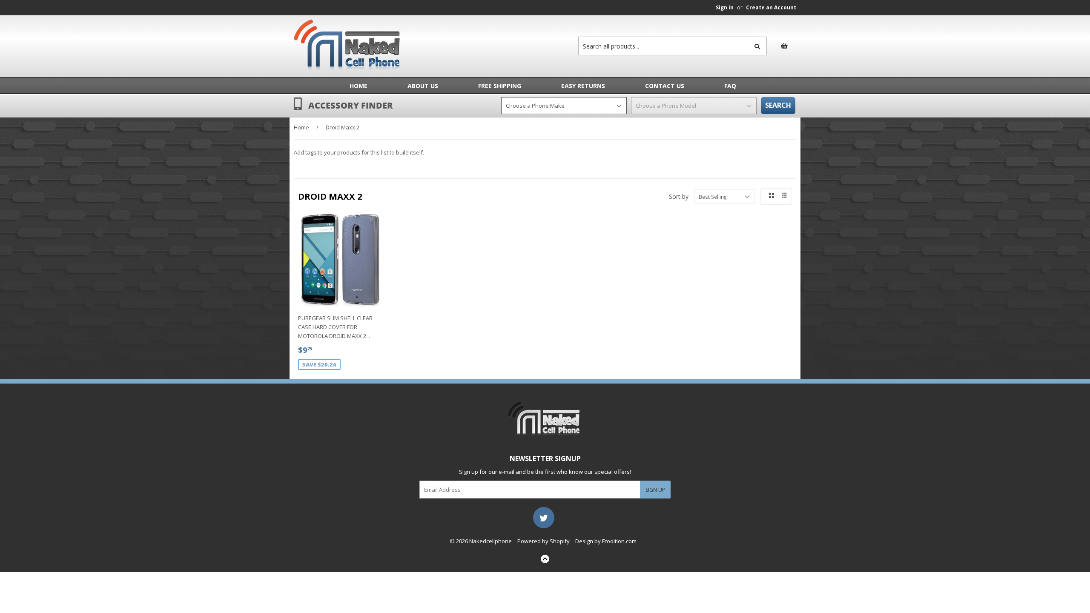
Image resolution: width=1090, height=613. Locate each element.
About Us (422, 86)
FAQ (730, 86)
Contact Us (664, 86)
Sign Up (655, 489)
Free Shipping (499, 86)
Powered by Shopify (543, 541)
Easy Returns (583, 86)
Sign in (725, 7)
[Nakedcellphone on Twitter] (543, 517)
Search (778, 105)
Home (358, 86)
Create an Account (771, 7)
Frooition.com (619, 541)
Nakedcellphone (490, 541)
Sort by (678, 196)
